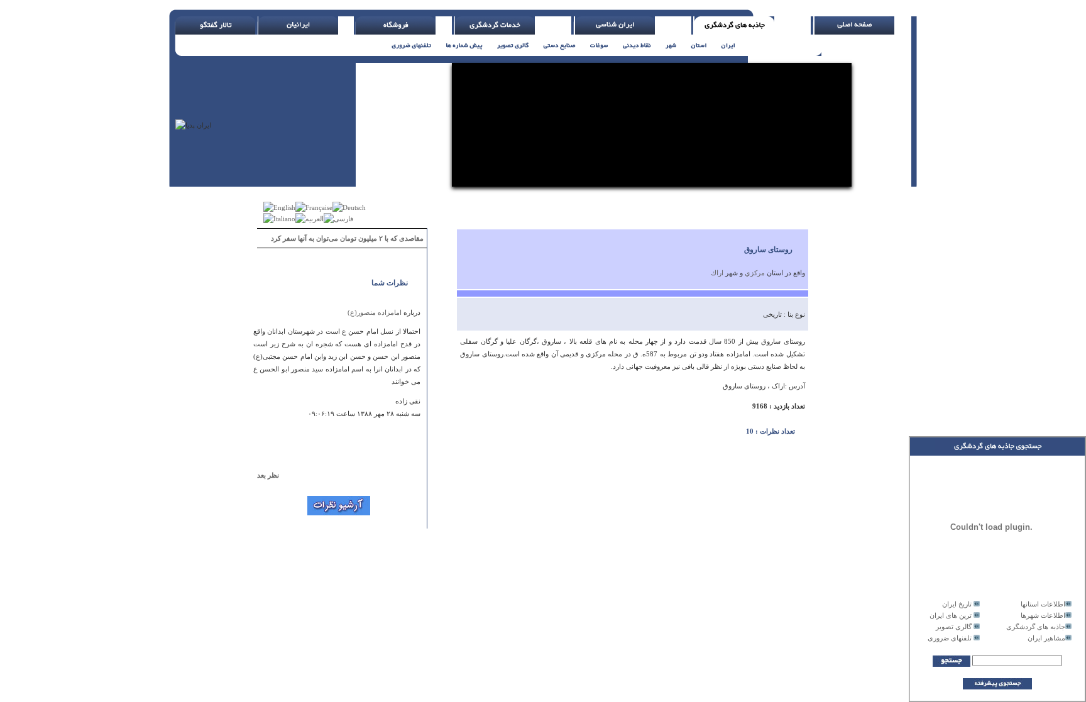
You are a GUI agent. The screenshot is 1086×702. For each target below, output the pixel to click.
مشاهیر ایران (1046, 638)
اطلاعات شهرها (1043, 615)
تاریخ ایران (957, 604)
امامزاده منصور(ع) (375, 312)
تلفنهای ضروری (950, 638)
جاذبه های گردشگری (1035, 626)
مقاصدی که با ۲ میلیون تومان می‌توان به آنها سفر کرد (347, 238)
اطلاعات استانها (1043, 604)
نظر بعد (273, 475)
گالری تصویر (954, 626)
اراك (717, 273)
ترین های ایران (951, 615)
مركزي (755, 273)
